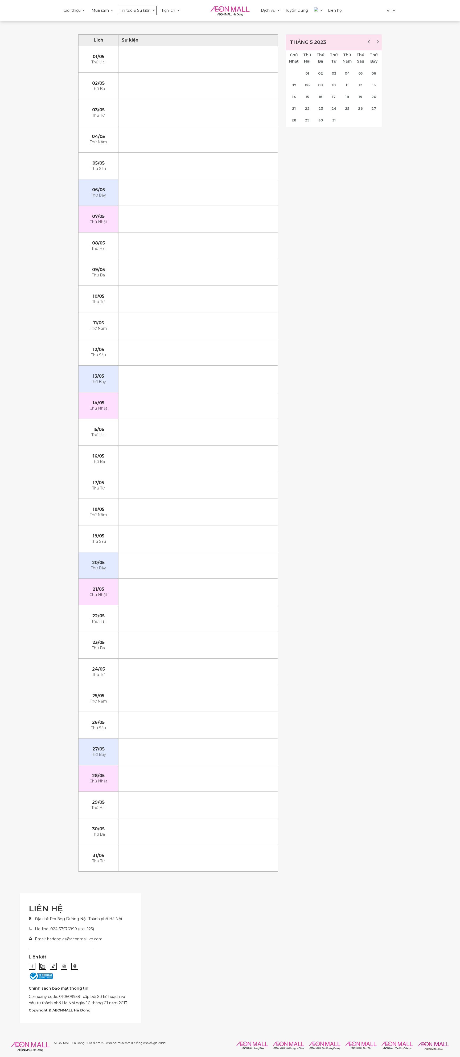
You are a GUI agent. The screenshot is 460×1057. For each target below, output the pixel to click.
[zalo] (42, 966)
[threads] (74, 966)
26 (360, 108)
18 (347, 97)
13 (374, 85)
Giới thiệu (72, 10)
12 (360, 85)
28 (293, 120)
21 (294, 108)
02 (320, 73)
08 (307, 85)
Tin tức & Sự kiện (135, 10)
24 (333, 108)
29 (307, 120)
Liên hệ (335, 10)
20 (373, 97)
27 (373, 108)
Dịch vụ (268, 10)
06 (373, 73)
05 (360, 73)
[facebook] (32, 966)
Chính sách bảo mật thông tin (58, 988)
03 (334, 73)
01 (307, 73)
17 (334, 97)
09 (320, 85)
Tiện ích (168, 10)
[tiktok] (53, 966)
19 (360, 97)
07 (293, 85)
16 (320, 97)
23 (320, 108)
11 (347, 85)
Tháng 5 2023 (308, 42)
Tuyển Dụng (296, 10)
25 (347, 108)
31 (334, 120)
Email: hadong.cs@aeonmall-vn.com (68, 939)
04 (347, 73)
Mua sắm (100, 10)
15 (307, 97)
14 (294, 97)
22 (307, 108)
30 (320, 120)
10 (334, 85)
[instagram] (64, 966)
